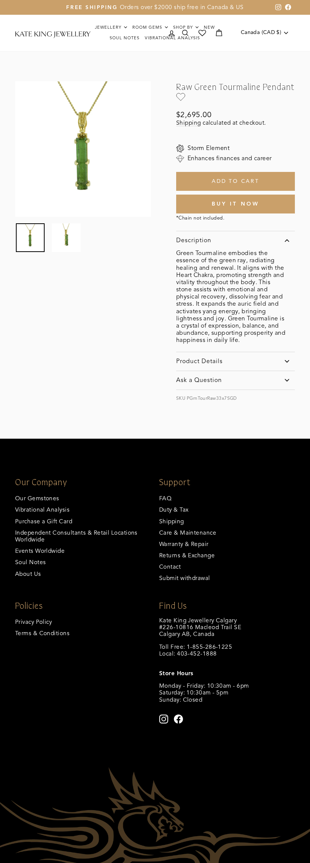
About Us (28, 573)
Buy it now (236, 204)
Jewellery (109, 27)
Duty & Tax (174, 509)
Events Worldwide (40, 550)
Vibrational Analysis (42, 509)
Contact (170, 566)
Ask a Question (199, 380)
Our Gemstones (37, 498)
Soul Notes (125, 37)
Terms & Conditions (42, 633)
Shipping (188, 122)
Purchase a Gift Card (43, 521)
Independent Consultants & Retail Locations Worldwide (76, 536)
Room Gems (148, 27)
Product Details (199, 361)
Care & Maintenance (187, 532)
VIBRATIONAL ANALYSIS (172, 37)
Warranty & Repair (184, 543)
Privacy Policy (33, 621)
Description (193, 240)
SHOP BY (183, 27)
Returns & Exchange (187, 555)
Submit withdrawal (184, 578)
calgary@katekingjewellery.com (202, 660)
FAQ (165, 498)
